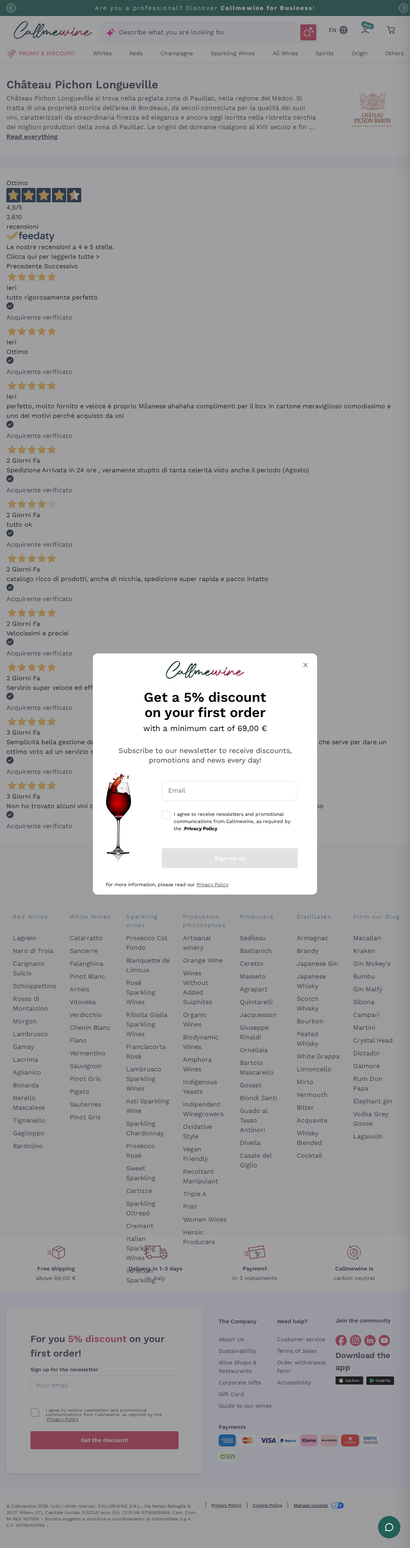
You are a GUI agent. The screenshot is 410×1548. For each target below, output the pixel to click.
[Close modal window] (305, 665)
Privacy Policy (212, 884)
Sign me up (230, 858)
